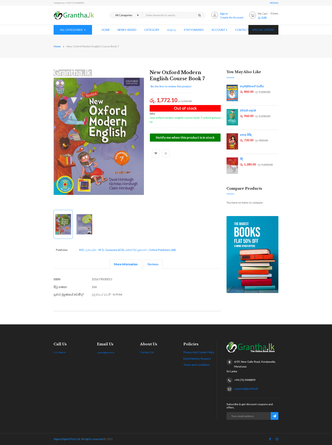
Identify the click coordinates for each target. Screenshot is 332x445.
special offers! (263, 29)
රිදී (241, 159)
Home (57, 46)
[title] (270, 439)
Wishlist (274, 2)
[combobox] (167, 15)
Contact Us (147, 352)
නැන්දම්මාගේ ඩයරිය (252, 86)
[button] (136, 136)
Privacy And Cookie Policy (198, 352)
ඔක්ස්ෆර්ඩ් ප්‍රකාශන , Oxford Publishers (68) (150, 249)
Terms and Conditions (196, 364)
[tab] (126, 264)
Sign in (224, 13)
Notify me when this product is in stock (185, 137)
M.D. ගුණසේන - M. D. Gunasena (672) (101, 249)
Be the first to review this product (171, 86)
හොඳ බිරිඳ (245, 134)
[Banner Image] (252, 254)
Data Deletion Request (197, 358)
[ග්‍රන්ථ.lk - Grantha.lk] (74, 15)
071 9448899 (60, 352)
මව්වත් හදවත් (248, 110)
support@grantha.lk (106, 352)
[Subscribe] (274, 416)
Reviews (153, 264)
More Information (126, 264)
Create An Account (231, 17)
